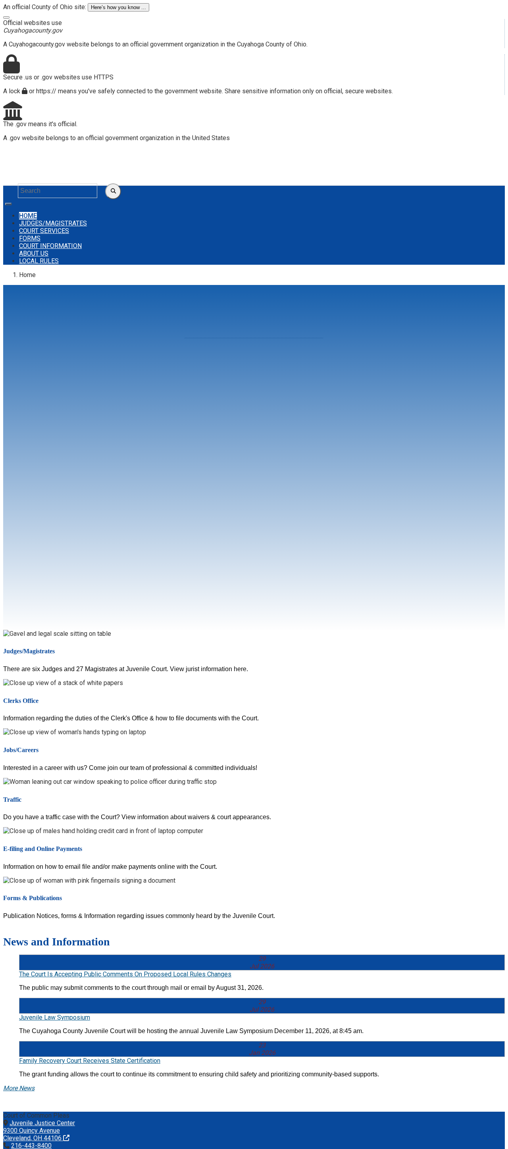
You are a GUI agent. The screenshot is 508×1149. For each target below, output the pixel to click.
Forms (29, 238)
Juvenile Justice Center (39, 1130)
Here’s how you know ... (118, 7)
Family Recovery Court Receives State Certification (89, 1060)
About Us (33, 253)
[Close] (6, 17)
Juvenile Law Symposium (54, 1017)
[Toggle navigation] (8, 204)
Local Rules (39, 261)
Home (28, 215)
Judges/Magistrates (53, 223)
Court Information (50, 246)
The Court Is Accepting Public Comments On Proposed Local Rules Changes (125, 974)
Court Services (44, 231)
